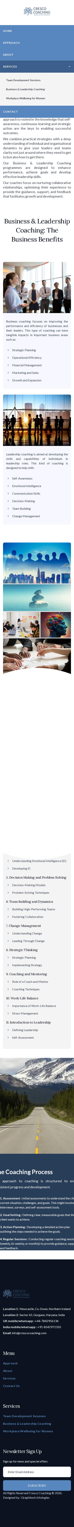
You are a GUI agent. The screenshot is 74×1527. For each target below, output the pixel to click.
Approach (11, 42)
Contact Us (11, 1386)
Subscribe (37, 1485)
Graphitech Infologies (35, 1497)
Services (10, 66)
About (8, 54)
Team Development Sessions (23, 80)
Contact (10, 111)
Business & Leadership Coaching (25, 89)
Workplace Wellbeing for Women (25, 98)
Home (7, 30)
